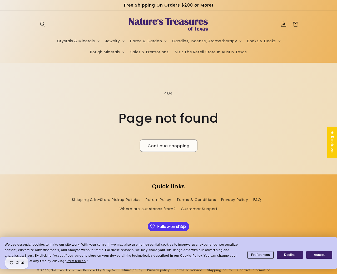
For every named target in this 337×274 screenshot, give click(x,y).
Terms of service (188, 270)
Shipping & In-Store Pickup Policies (106, 199)
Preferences (260, 255)
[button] (42, 24)
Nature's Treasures (66, 270)
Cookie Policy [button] (191, 255)
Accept (319, 255)
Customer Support (199, 208)
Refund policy (131, 270)
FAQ (257, 199)
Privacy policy (158, 270)
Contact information (254, 270)
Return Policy (158, 199)
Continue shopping (169, 145)
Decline (289, 255)
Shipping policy (219, 270)
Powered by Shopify (99, 270)
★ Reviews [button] (332, 142)
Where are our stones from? (148, 208)
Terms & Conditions (196, 199)
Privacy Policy (234, 199)
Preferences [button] (76, 261)
